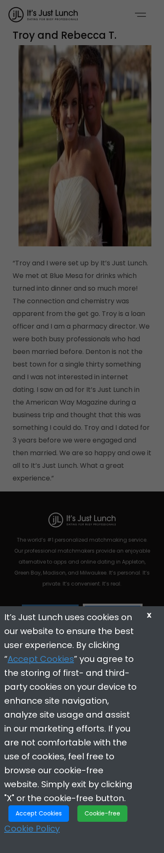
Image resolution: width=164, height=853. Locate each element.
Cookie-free (102, 813)
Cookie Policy (32, 828)
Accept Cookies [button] (39, 813)
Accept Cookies (41, 659)
